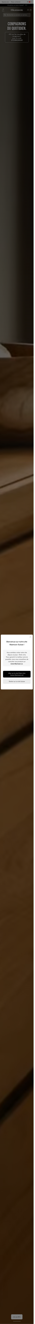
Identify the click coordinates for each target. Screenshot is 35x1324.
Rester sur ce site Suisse (17, 681)
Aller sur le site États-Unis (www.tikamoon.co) (16, 674)
